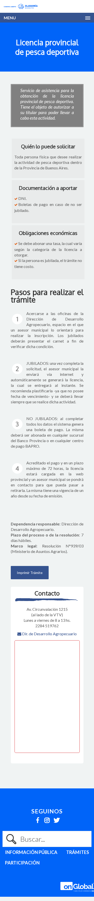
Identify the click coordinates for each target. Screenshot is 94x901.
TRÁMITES (77, 852)
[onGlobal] (77, 894)
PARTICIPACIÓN (22, 862)
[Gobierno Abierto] (21, 6)
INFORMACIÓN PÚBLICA (31, 852)
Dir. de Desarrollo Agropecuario (49, 633)
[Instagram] (47, 818)
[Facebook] (37, 818)
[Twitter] (56, 818)
